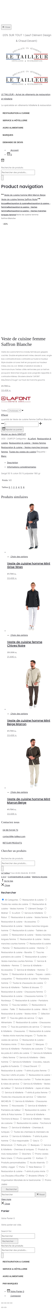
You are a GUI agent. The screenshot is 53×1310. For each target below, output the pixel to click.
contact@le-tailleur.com (14, 836)
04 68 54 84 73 (10, 830)
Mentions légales (39, 877)
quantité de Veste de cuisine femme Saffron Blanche (26, 419)
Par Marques (10, 1283)
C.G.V (3, 877)
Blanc (3, 456)
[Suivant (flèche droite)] (5, 1307)
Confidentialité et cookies (19, 877)
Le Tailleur (5, 873)
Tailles (4, 410)
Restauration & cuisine (16, 113)
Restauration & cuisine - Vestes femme (27, 443)
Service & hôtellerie (15, 120)
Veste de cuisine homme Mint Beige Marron (28, 722)
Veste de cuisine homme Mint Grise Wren (28, 565)
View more (6, 1199)
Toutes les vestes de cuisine (22, 451)
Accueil (4, 203)
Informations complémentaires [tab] (21, 467)
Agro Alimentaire (13, 128)
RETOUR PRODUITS (12, 843)
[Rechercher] (2, 177)
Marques (8, 135)
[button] (2, 424)
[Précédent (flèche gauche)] (2, 1307)
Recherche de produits (12, 167)
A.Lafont (32, 438)
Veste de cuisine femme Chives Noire (24, 644)
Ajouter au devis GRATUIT (13, 434)
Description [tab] (12, 462)
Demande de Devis (13, 142)
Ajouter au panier (13, 429)
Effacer (4, 415)
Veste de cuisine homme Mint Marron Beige (28, 801)
